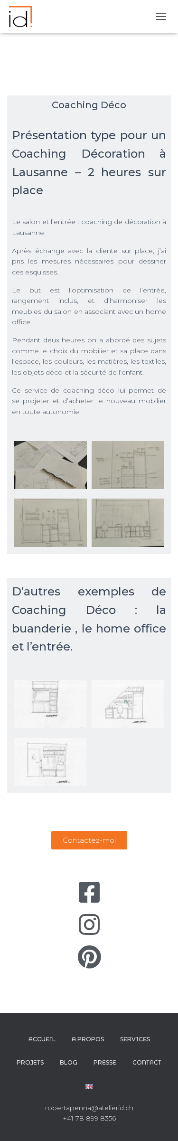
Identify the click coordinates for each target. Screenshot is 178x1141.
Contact (146, 1062)
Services (135, 1039)
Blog (68, 1062)
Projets (30, 1062)
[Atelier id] (24, 16)
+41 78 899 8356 (89, 1118)
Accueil (42, 1039)
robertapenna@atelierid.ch (89, 1107)
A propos (88, 1039)
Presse (105, 1062)
